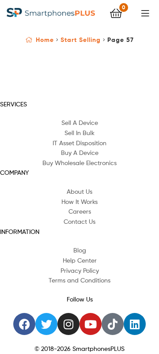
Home (45, 40)
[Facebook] (24, 324)
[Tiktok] (113, 324)
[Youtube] (91, 324)
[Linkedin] (135, 324)
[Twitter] (46, 324)
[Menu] (146, 12)
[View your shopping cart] (116, 12)
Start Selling (81, 40)
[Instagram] (68, 324)
